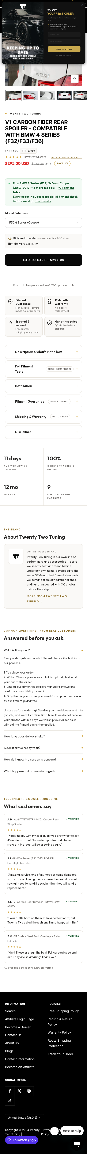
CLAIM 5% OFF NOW (64, 49)
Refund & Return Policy (60, 1022)
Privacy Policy (46, 1132)
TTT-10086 (28, 150)
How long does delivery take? (24, 736)
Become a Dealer (18, 1027)
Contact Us (13, 1035)
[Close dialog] (82, 5)
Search (10, 1011)
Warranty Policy (59, 1032)
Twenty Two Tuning (24, 113)
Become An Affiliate (19, 1067)
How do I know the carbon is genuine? (30, 759)
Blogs (9, 1051)
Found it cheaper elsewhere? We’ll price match (43, 285)
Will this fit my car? (17, 650)
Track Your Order (60, 1054)
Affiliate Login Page (19, 1019)
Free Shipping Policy (63, 1011)
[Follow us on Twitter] (19, 1091)
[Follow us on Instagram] (29, 1091)
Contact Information (20, 1059)
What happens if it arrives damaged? (29, 771)
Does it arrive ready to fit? (22, 748)
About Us (12, 1043)
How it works (43, 201)
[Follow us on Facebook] (10, 1091)
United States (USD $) (22, 1117)
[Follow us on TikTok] (10, 1100)
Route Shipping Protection (59, 1043)
